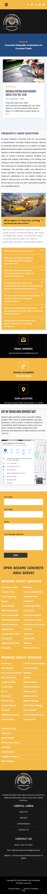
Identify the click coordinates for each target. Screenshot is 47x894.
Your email (8, 509)
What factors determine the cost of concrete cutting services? (20, 323)
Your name (8, 497)
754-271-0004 (23, 376)
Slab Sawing (10, 86)
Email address (23, 348)
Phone (6, 522)
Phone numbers (23, 372)
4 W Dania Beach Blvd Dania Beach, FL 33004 (23, 403)
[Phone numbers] (23, 366)
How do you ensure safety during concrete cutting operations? (18, 261)
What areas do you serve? (18, 251)
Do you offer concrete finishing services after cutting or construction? (22, 298)
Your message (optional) (13, 534)
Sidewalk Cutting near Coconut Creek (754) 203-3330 (21, 92)
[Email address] (23, 339)
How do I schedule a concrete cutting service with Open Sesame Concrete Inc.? (23, 311)
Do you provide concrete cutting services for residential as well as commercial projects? (23, 286)
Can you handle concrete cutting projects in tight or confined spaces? (19, 273)
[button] (6, 4)
